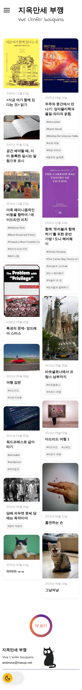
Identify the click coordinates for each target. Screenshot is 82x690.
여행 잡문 (13, 382)
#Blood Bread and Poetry (21, 234)
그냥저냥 (52, 590)
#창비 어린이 (15, 526)
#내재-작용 (52, 143)
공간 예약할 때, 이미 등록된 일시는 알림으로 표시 (21, 156)
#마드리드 (13, 390)
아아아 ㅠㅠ (15, 571)
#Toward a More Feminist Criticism (27, 242)
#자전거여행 (15, 397)
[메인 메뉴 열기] (6, 10)
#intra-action (53, 121)
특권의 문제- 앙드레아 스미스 (21, 330)
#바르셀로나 (53, 384)
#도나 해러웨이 (55, 273)
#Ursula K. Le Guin (56, 266)
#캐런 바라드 (53, 150)
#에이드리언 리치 (17, 249)
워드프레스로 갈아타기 (20, 444)
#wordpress (14, 462)
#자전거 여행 (53, 391)
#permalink (14, 455)
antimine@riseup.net (17, 662)
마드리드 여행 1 (57, 439)
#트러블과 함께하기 (57, 287)
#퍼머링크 (13, 469)
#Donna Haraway (56, 251)
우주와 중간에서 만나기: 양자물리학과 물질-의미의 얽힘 (59, 109)
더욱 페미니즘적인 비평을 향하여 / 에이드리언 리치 (20, 215)
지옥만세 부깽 (41, 10)
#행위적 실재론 (55, 157)
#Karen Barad (54, 129)
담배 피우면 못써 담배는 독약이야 (21, 515)
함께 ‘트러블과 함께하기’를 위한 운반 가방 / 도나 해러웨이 (60, 236)
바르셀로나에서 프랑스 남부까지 (59, 374)
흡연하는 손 (54, 522)
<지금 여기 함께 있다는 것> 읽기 (20, 102)
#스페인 (66, 447)
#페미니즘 (13, 256)
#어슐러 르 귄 (54, 280)
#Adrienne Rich (16, 227)
